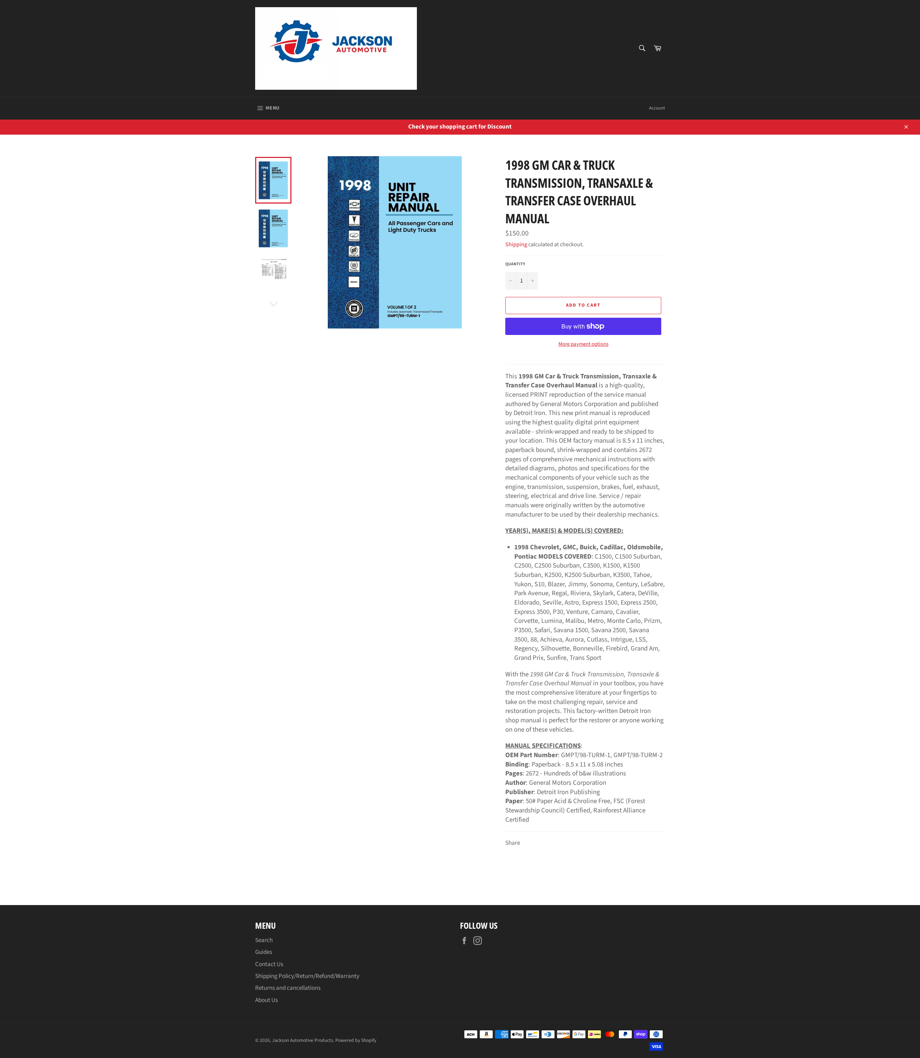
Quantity (515, 264)
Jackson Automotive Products (302, 1040)
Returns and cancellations (288, 988)
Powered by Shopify (355, 1040)
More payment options (583, 344)
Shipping (516, 244)
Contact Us (269, 964)
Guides (263, 952)
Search (264, 940)
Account (657, 108)
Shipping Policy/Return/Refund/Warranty (307, 976)
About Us (266, 1000)
